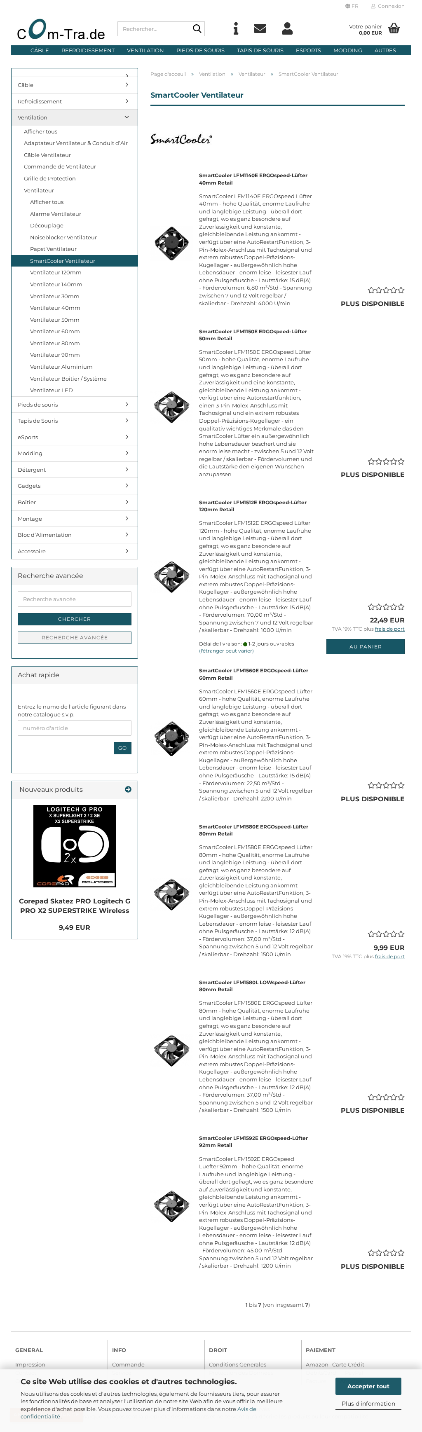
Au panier (365, 646)
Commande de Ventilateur (60, 166)
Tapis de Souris (260, 50)
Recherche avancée (75, 637)
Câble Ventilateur (47, 155)
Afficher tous (40, 131)
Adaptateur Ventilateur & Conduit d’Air (76, 143)
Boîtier (27, 502)
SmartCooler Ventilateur (62, 260)
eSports (308, 50)
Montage (30, 518)
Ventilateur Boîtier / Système (68, 378)
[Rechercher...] (197, 29)
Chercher (74, 619)
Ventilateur (39, 190)
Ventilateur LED (51, 390)
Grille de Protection (50, 178)
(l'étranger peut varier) (226, 651)
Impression (30, 1364)
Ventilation (145, 50)
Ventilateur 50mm (55, 319)
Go (122, 748)
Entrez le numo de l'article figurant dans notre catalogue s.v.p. (72, 710)
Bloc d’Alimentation (45, 534)
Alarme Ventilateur (55, 214)
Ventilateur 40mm (55, 307)
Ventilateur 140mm (56, 284)
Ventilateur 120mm (56, 272)
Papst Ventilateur (53, 249)
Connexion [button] (390, 6)
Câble (39, 50)
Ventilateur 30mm (55, 296)
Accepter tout (368, 1386)
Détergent (32, 469)
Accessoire (32, 551)
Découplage (46, 225)
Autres (385, 50)
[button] (352, 6)
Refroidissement (88, 50)
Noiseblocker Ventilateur (63, 237)
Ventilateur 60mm (55, 331)
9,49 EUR (74, 927)
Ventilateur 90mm (55, 354)
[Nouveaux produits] (128, 790)
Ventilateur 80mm (55, 343)
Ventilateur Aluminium (61, 366)
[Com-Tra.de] (61, 28)
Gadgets (29, 485)
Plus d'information (368, 1403)
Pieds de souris (200, 50)
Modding (347, 50)
